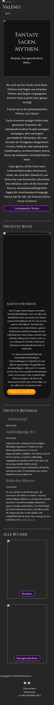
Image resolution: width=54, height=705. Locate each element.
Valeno (11, 7)
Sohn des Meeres (20, 480)
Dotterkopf (17, 419)
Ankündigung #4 (20, 431)
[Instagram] (29, 683)
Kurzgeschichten (27, 658)
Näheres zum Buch (21, 392)
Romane (27, 593)
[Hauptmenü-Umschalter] (8, 14)
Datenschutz (29, 688)
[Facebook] (25, 683)
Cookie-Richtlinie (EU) (30, 695)
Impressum (29, 692)
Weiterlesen (29, 519)
